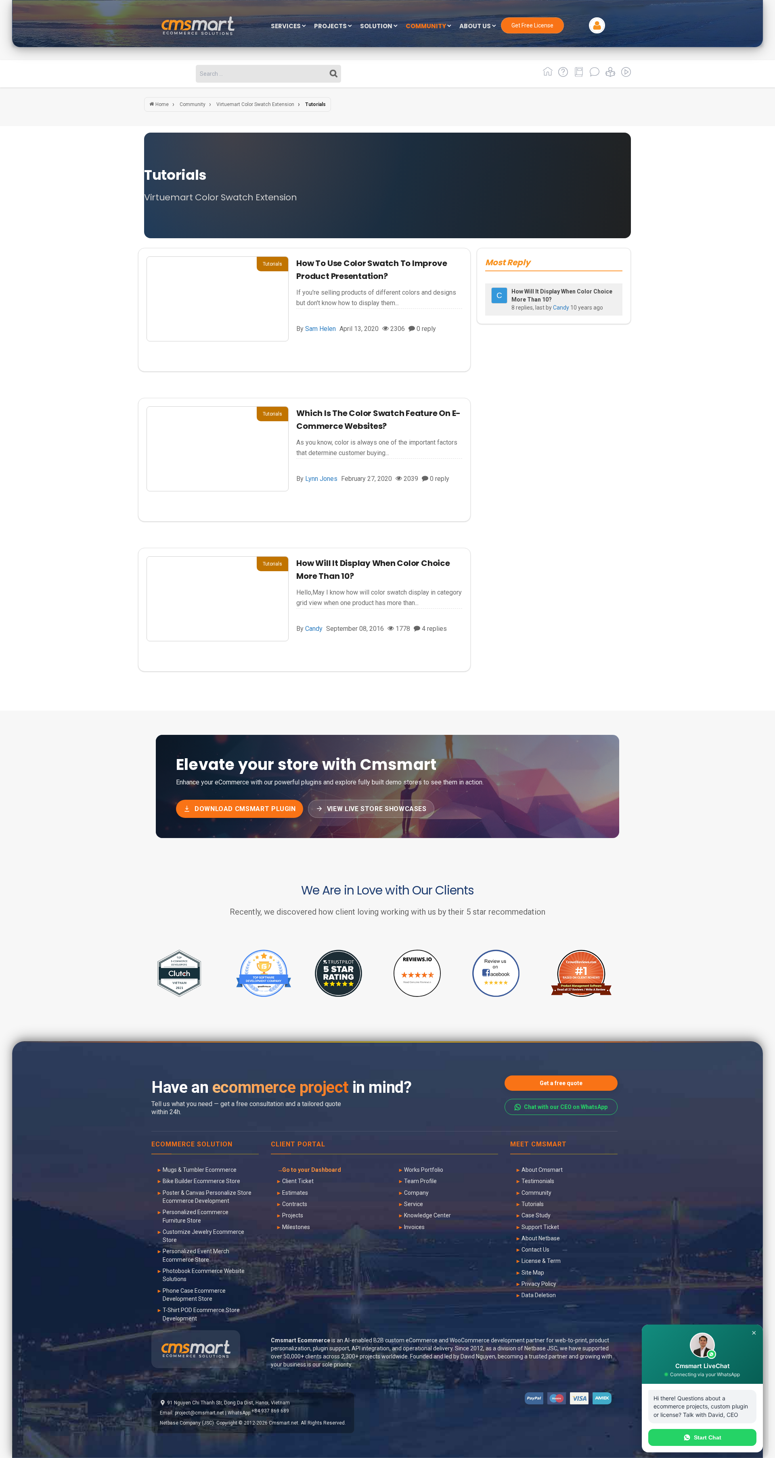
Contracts (294, 1204)
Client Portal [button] (298, 1144)
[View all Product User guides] (577, 75)
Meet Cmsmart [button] (538, 1144)
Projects (292, 1215)
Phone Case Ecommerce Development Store (194, 1294)
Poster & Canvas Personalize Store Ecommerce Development (207, 1197)
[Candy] (499, 295)
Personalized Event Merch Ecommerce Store (196, 1255)
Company (416, 1193)
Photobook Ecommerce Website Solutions (204, 1275)
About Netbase (541, 1238)
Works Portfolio (423, 1170)
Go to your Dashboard (311, 1170)
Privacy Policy (539, 1284)
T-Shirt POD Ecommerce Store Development (201, 1314)
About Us (475, 26)
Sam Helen (320, 329)
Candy (314, 628)
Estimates (295, 1193)
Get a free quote (561, 1083)
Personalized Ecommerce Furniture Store (195, 1216)
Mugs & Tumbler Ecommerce (200, 1170)
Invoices (414, 1227)
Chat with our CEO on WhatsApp (565, 1107)
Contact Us (535, 1249)
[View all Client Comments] (593, 75)
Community (536, 1193)
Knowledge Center (427, 1215)
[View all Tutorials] (609, 75)
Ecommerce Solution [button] (191, 1144)
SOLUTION (377, 26)
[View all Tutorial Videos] (624, 75)
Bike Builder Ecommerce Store (201, 1181)
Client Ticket (298, 1181)
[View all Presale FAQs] (562, 75)
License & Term (541, 1261)
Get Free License (532, 25)
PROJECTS (331, 26)
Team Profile (420, 1181)
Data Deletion (539, 1295)
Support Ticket (540, 1227)
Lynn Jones (321, 479)
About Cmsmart (542, 1170)
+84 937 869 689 (270, 1411)
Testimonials (538, 1181)
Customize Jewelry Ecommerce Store (203, 1236)
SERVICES (286, 26)
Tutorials (533, 1204)
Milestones (296, 1227)
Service (413, 1204)
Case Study (536, 1215)
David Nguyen (478, 1356)
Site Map (533, 1272)
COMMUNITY (426, 26)
